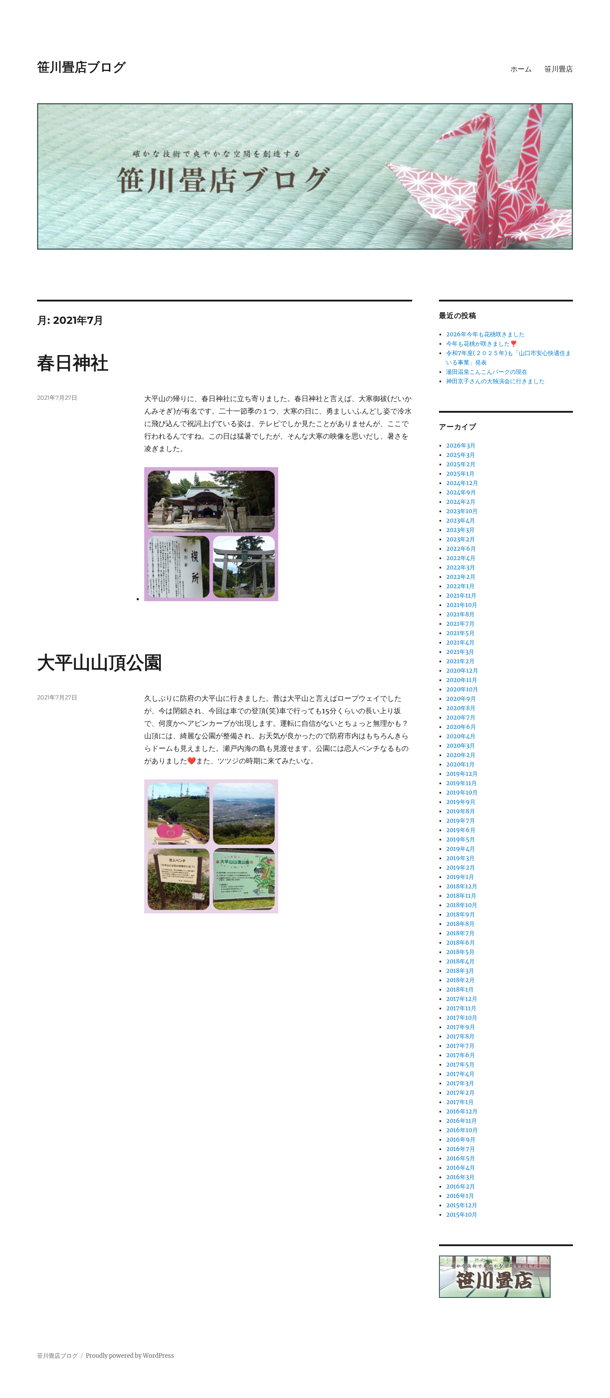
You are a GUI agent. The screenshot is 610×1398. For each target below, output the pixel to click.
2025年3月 (460, 455)
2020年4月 (461, 736)
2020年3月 (460, 745)
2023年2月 (460, 539)
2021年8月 (460, 614)
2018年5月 (460, 952)
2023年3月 (460, 530)
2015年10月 (461, 1214)
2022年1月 (460, 586)
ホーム (521, 69)
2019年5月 (460, 839)
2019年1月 (460, 877)
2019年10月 (462, 792)
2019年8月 (460, 811)
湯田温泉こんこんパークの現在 (486, 372)
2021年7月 (460, 624)
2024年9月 (461, 492)
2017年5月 (460, 1064)
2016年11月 (461, 1121)
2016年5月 (460, 1158)
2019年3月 (460, 858)
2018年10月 (461, 905)
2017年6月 (460, 1055)
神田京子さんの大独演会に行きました (495, 381)
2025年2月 (461, 464)
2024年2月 (461, 502)
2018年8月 (460, 924)
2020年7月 (461, 717)
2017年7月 (460, 1046)
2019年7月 (460, 821)
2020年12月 (462, 670)
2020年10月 (462, 689)
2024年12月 (462, 483)
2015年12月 (461, 1205)
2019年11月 (461, 783)
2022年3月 (460, 567)
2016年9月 (461, 1139)
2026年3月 (461, 445)
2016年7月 (460, 1149)
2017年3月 (460, 1083)
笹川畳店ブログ (81, 67)
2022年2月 (461, 577)
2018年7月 (460, 933)
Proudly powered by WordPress (130, 1356)
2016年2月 (460, 1186)
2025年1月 (460, 473)
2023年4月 (460, 520)
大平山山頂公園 (99, 662)
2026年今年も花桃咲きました (485, 334)
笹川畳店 (558, 69)
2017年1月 (460, 1102)
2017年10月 (461, 1017)
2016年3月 (460, 1177)
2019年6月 (461, 830)
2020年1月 (460, 764)
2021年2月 (460, 661)
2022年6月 (461, 549)
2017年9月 (460, 1027)
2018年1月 (460, 989)
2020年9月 (461, 699)
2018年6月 (460, 942)
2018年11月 (461, 896)
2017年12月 (461, 999)
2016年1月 (460, 1196)
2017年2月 (460, 1093)
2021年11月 (461, 595)
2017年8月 (460, 1036)
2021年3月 (460, 652)
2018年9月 (460, 914)
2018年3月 (460, 971)
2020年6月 (461, 727)
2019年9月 (461, 802)
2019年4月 (460, 849)
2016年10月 (462, 1130)
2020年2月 (461, 755)
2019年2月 (460, 867)
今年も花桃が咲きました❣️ (481, 343)
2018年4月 (460, 961)
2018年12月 (461, 886)
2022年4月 (461, 558)
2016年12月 (462, 1111)
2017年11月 (461, 1008)
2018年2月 (460, 980)
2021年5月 (460, 633)
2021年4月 (460, 642)
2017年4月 (460, 1074)
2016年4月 (460, 1168)
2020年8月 (461, 708)
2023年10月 (462, 511)
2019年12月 (462, 774)
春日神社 (73, 362)
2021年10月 (461, 605)
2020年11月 (461, 680)
